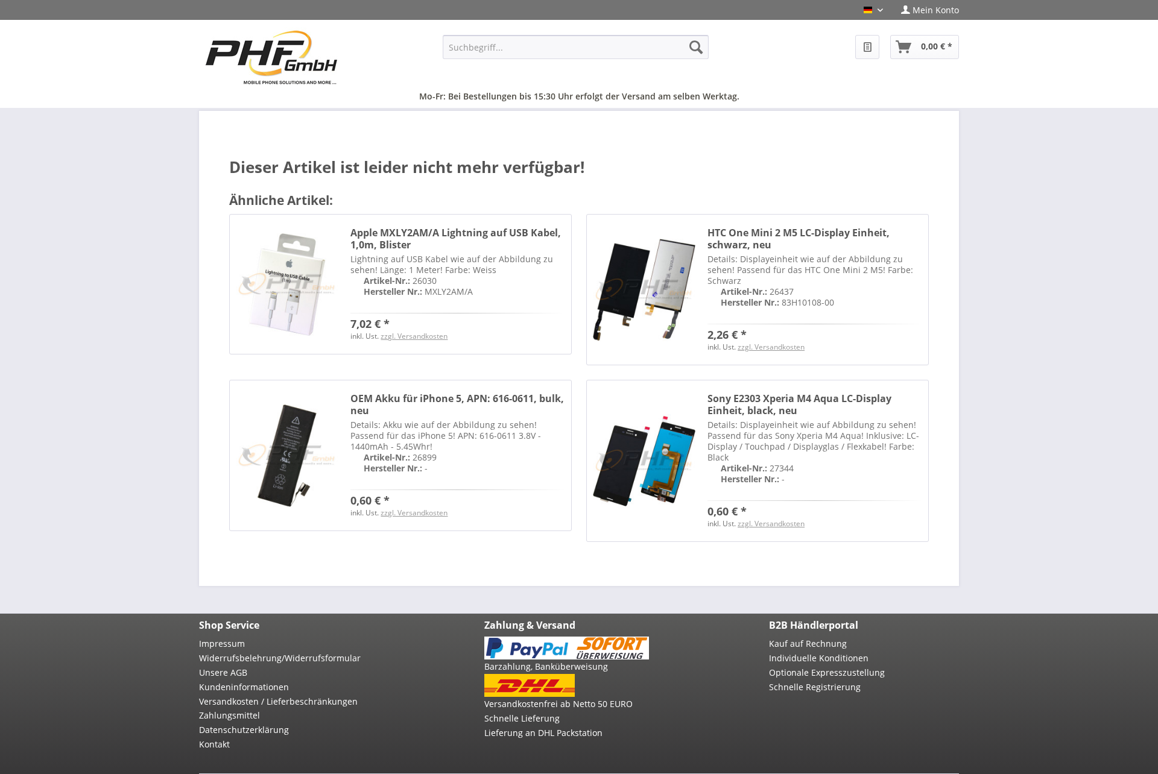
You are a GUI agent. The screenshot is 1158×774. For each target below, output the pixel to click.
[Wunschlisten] (867, 47)
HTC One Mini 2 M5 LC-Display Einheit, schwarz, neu (798, 239)
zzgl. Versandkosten (414, 336)
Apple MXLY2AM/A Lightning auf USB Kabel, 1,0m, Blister (455, 239)
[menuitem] (925, 9)
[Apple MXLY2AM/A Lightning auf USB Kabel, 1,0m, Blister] (287, 284)
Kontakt (214, 744)
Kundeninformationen (244, 687)
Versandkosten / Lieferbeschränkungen (278, 701)
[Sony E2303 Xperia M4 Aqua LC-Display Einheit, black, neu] (644, 460)
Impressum (222, 643)
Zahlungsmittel (229, 715)
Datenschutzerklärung (244, 729)
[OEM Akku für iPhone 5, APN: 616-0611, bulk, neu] (287, 455)
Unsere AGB (223, 672)
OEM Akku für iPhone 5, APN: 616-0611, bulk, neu (457, 404)
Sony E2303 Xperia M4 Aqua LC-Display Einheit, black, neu (799, 404)
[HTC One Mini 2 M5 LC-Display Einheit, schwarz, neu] (644, 290)
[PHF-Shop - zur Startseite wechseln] (271, 57)
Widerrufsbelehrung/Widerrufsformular (280, 658)
